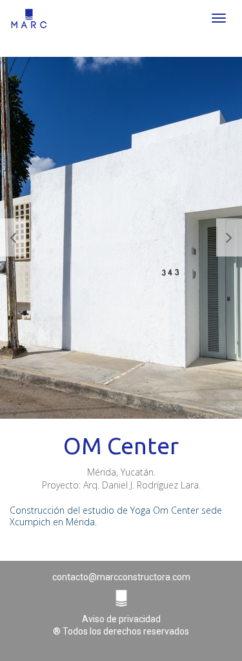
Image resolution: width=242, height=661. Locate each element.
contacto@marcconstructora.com (121, 577)
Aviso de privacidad (121, 619)
